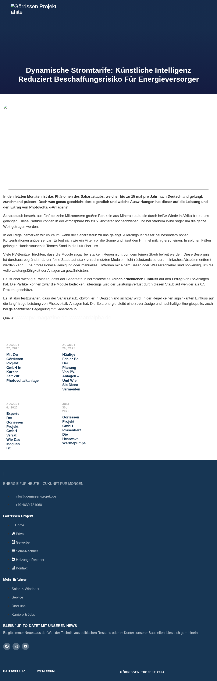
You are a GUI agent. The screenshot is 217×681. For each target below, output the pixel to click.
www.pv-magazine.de (41, 317)
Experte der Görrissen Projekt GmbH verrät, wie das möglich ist (14, 431)
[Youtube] (25, 646)
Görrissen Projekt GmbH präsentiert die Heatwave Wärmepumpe (74, 430)
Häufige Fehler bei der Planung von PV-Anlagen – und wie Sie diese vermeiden (72, 371)
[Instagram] (16, 646)
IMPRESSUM (46, 671)
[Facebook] (6, 646)
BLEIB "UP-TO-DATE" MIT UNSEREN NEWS (40, 626)
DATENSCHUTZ (14, 671)
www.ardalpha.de (90, 317)
